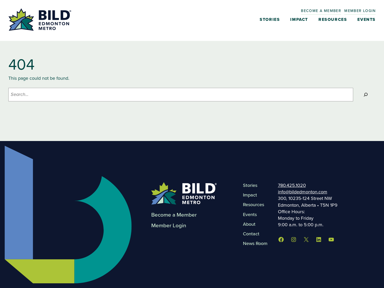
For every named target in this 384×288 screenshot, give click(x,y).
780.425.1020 (292, 185)
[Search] (366, 94)
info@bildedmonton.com (302, 191)
